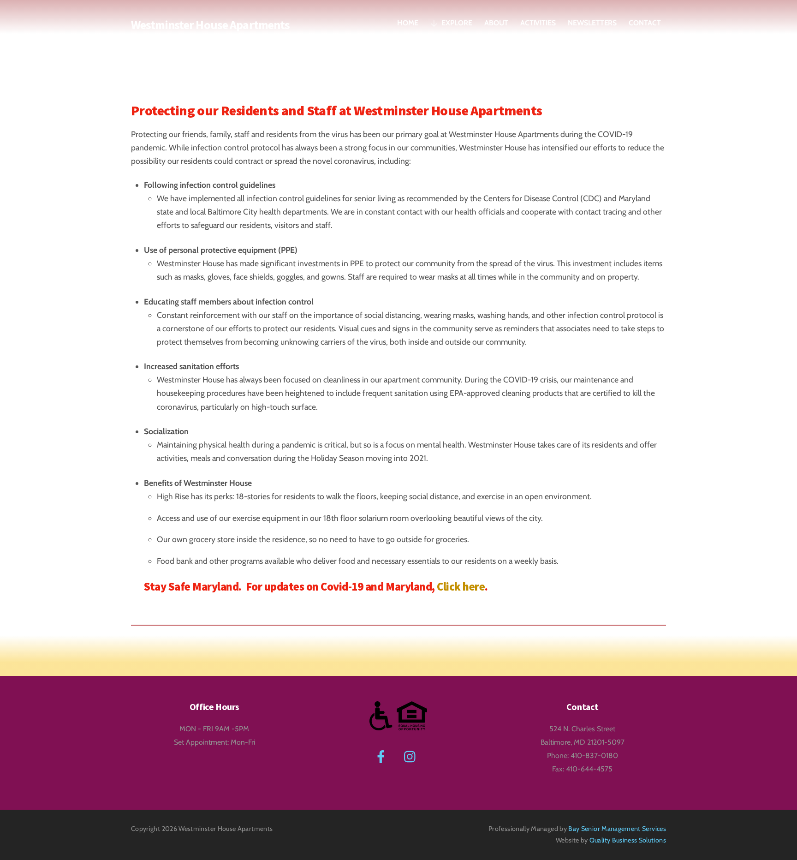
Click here (461, 586)
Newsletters (592, 22)
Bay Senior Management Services (617, 828)
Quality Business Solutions (627, 840)
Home (407, 22)
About (496, 22)
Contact (644, 22)
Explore (456, 22)
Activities (538, 22)
